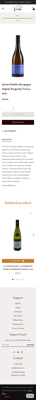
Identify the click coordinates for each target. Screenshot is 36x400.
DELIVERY (18, 316)
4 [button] (19, 279)
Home (17, 15)
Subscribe (30, 345)
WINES (18, 308)
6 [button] (23, 279)
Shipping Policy (18, 324)
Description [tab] (7, 139)
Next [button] (34, 235)
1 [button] (12, 279)
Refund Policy (18, 320)
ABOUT (18, 303)
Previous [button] (2, 235)
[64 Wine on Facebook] (14, 352)
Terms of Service (18, 328)
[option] (18, 245)
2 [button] (14, 279)
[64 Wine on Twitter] (18, 352)
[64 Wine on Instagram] (22, 352)
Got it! (7, 396)
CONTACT (18, 312)
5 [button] (21, 279)
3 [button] (16, 279)
